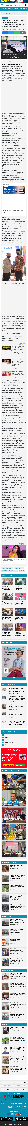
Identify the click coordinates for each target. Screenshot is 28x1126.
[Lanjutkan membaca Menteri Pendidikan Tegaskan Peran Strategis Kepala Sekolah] (20, 627)
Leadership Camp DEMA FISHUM (10, 570)
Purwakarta (8, 735)
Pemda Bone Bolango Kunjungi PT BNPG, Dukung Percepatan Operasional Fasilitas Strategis (16, 897)
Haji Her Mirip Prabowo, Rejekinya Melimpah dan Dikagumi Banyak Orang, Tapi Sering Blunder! (17, 1039)
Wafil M (9, 62)
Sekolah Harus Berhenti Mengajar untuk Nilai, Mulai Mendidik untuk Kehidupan (18, 1058)
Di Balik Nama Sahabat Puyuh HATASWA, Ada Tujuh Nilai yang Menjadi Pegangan (17, 722)
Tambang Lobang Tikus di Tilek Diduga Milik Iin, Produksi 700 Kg (17, 877)
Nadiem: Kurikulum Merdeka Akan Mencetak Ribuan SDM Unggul (20, 604)
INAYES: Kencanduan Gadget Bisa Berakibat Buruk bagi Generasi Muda (19, 590)
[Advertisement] (14, 97)
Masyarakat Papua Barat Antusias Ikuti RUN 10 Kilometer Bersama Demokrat (17, 961)
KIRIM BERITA (7, 1089)
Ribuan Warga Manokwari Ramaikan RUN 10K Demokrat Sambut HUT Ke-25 (18, 951)
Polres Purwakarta (9, 742)
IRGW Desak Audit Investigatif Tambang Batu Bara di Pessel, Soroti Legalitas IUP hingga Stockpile (17, 907)
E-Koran (15, 677)
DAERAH (16, 8)
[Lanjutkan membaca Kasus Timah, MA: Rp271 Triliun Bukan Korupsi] (5, 868)
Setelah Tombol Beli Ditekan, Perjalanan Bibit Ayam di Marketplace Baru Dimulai (17, 714)
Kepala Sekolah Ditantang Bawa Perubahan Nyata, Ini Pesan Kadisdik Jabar (18, 994)
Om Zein (7, 740)
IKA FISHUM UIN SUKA (8, 568)
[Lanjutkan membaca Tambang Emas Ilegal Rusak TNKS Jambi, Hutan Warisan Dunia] (5, 888)
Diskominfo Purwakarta (10, 745)
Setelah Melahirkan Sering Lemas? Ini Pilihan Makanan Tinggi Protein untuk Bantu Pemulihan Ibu (16, 691)
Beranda (4, 8)
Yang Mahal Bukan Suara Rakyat (17, 1028)
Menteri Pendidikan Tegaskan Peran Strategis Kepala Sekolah (19, 635)
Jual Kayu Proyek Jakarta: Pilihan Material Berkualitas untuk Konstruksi (16, 706)
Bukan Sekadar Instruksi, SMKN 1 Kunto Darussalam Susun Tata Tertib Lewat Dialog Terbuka (18, 1005)
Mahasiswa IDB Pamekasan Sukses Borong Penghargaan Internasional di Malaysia (6, 620)
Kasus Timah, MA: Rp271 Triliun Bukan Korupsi (17, 866)
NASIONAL (10, 8)
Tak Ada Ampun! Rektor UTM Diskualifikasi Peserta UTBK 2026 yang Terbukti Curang (7, 635)
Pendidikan (5, 17)
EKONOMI (22, 8)
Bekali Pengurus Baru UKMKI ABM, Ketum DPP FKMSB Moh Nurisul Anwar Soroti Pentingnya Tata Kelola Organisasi (18, 986)
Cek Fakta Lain (20, 765)
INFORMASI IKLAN (21, 1082)
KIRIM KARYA (7, 1086)
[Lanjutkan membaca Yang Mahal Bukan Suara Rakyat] (5, 1030)
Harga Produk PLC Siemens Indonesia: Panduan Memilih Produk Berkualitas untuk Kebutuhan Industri (17, 699)
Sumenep (7, 737)
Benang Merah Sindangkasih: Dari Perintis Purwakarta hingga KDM (18, 1068)
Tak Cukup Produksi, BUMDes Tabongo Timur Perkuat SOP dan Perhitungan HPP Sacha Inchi (17, 1015)
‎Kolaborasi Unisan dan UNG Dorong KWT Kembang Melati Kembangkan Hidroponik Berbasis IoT (17, 932)
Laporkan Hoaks (9, 765)
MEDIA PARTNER (21, 1089)
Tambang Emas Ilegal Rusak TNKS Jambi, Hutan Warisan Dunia (17, 886)
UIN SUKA (22, 570)
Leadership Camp (19, 568)
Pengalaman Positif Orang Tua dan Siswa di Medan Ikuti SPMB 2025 (7, 604)
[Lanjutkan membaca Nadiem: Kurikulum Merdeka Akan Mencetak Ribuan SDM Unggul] (20, 596)
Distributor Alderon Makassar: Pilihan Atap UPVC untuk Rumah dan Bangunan (17, 941)
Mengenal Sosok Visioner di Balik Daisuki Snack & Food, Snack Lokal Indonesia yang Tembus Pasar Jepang (9, 757)
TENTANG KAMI (21, 1086)
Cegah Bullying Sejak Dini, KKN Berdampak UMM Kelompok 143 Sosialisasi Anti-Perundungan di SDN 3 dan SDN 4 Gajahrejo (17, 976)
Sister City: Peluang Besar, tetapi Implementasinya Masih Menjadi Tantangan (17, 1048)
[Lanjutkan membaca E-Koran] (15, 661)
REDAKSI (7, 1082)
